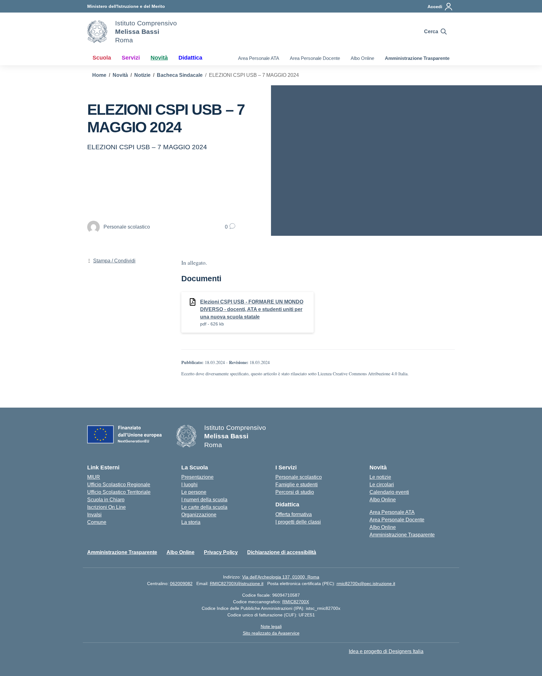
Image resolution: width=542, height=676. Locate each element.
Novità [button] (159, 58)
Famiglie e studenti (296, 484)
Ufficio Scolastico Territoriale (119, 492)
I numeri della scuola (204, 499)
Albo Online (362, 58)
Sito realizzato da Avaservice (271, 633)
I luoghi (189, 484)
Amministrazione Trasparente (417, 58)
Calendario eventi (389, 492)
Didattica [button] (190, 58)
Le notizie (380, 477)
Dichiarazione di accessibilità (281, 552)
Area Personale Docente (315, 58)
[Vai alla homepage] (97, 31)
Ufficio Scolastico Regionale (118, 484)
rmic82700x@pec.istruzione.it (366, 583)
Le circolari (381, 484)
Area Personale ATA (258, 58)
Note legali (271, 626)
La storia (190, 522)
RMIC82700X (295, 601)
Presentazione (197, 477)
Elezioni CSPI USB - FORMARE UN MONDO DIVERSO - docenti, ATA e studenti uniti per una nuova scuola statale (251, 309)
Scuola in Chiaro (106, 499)
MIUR (93, 477)
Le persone (193, 492)
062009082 (181, 583)
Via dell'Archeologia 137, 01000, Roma (280, 576)
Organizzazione (198, 514)
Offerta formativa (293, 514)
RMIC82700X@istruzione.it (236, 583)
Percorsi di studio (294, 492)
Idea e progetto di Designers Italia (386, 651)
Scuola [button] (102, 58)
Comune (96, 522)
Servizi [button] (131, 58)
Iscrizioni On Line (106, 507)
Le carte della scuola (204, 507)
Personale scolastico (298, 477)
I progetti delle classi (298, 522)
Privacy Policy (221, 552)
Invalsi (94, 514)
